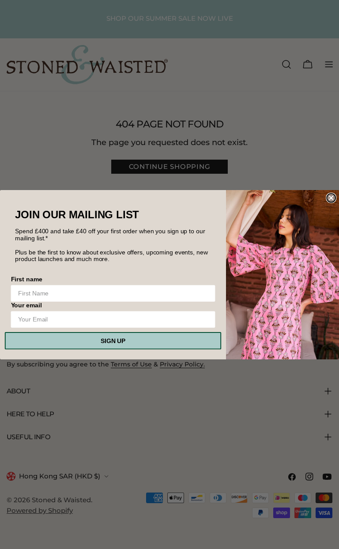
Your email (26, 305)
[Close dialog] (331, 197)
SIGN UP (113, 340)
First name (26, 278)
